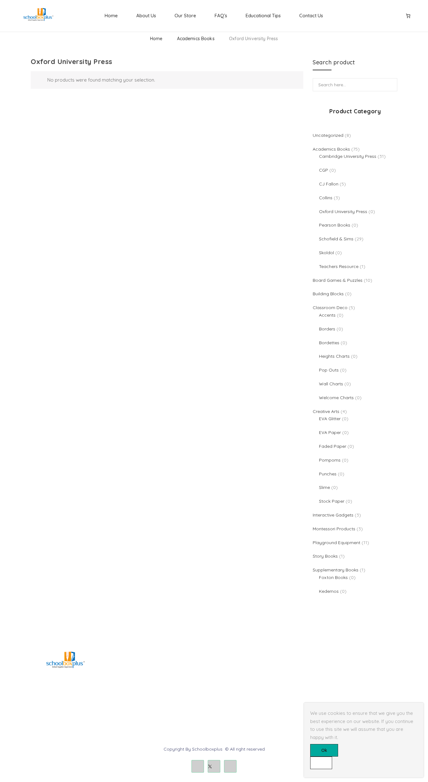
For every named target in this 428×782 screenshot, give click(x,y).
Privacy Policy (233, 688)
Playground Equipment (149, 699)
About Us (146, 16)
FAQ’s (221, 16)
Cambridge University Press (154, 709)
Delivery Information (239, 667)
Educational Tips (263, 16)
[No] (321, 763)
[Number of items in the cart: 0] (408, 15)
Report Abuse (325, 688)
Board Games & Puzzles (150, 667)
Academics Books (196, 38)
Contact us (322, 678)
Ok (324, 750)
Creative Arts (138, 678)
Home (111, 16)
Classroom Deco (142, 688)
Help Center (323, 667)
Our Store (185, 16)
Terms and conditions (240, 678)
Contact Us (311, 16)
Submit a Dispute (329, 699)
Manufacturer (232, 699)
